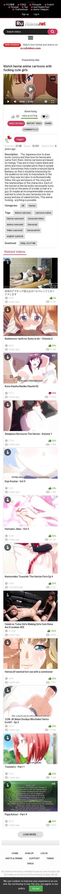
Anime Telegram (41, 9)
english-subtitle (15, 236)
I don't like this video (17, 116)
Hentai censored (15, 218)
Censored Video (36, 218)
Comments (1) (30, 129)
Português (36, 4)
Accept (35, 888)
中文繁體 (10, 4)
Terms (50, 858)
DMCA (30, 863)
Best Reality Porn (41, 7)
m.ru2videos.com (30, 48)
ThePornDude (21, 9)
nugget (20, 139)
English (50, 4)
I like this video (13, 116)
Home (15, 853)
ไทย (26, 7)
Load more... (30, 834)
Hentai (32, 206)
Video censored (15, 230)
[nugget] (9, 140)
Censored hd (33, 230)
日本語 (23, 4)
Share (48, 123)
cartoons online (43, 213)
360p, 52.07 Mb (28, 243)
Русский (14, 7)
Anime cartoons (23, 213)
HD (23, 206)
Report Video (34, 123)
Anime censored (15, 224)
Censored (32, 224)
